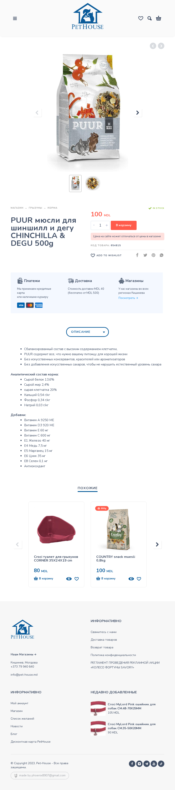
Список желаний (22, 719)
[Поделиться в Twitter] (144, 255)
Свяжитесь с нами (104, 632)
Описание (80, 332)
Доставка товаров (104, 640)
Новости (17, 726)
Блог (14, 734)
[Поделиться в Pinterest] (152, 255)
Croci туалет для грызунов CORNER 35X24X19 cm (56, 558)
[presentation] (37, 112)
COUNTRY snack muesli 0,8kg (115, 558)
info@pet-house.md (24, 675)
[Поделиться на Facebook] (136, 255)
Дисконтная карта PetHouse (31, 742)
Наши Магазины (22, 654)
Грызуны (35, 208)
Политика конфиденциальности (113, 655)
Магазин (17, 208)
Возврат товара (102, 647)
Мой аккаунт (19, 703)
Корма (52, 208)
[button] (48, 578)
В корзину (123, 225)
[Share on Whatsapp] (160, 255)
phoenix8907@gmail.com (49, 775)
